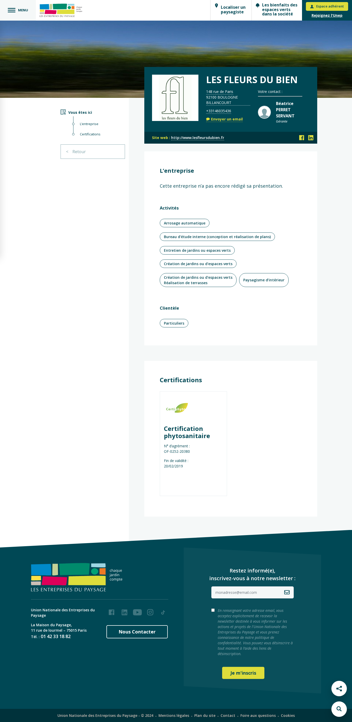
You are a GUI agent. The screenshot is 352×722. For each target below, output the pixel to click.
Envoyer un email (227, 119)
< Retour (76, 151)
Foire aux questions (258, 715)
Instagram (150, 610)
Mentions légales (173, 715)
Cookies (288, 715)
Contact (228, 715)
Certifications (90, 134)
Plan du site (204, 715)
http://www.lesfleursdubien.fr (197, 137)
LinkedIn (124, 610)
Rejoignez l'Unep (327, 15)
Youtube (137, 610)
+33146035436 (218, 110)
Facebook (111, 610)
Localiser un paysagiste (233, 9)
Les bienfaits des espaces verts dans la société (279, 9)
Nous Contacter (137, 632)
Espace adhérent (330, 6)
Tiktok (163, 610)
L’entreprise (89, 123)
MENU (23, 10)
